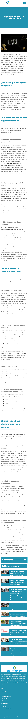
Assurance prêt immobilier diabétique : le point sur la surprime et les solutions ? (17, 573)
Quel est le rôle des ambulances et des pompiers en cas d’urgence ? (18, 607)
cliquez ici (17, 74)
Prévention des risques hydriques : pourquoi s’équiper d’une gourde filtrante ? (18, 623)
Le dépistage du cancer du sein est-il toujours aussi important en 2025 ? (18, 632)
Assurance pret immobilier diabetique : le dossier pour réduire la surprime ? (17, 582)
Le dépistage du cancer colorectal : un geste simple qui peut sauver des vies (18, 641)
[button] (24, 3)
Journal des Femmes (15, 109)
